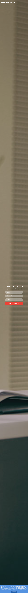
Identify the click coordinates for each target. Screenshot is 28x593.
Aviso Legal (25, 590)
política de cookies (15, 589)
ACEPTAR (14, 591)
